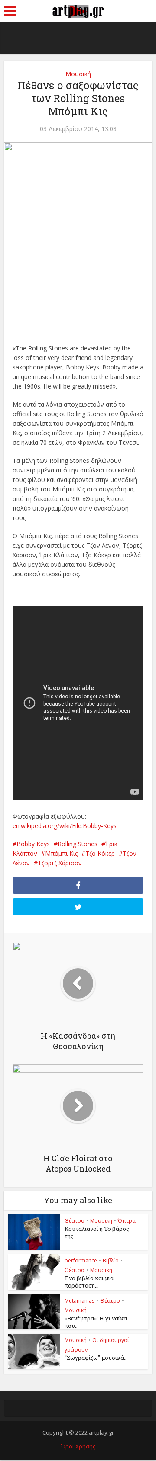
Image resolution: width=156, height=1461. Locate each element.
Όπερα (127, 1220)
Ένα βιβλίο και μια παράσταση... (89, 1281)
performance (81, 1260)
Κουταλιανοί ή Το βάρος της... (97, 1232)
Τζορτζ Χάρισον (60, 863)
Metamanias (79, 1300)
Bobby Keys (33, 844)
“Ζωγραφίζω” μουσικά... (96, 1357)
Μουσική (78, 74)
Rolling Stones (78, 844)
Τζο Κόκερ (100, 853)
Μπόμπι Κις (61, 853)
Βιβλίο (111, 1260)
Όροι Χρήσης (78, 1446)
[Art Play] (78, 10)
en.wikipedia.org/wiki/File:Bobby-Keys (65, 826)
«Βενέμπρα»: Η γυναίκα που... (96, 1321)
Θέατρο (74, 1220)
